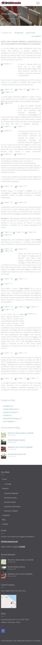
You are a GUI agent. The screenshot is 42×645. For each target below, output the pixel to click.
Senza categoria (8, 421)
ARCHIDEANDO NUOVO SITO (17, 454)
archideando (18, 33)
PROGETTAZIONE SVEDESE (16, 440)
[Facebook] (3, 631)
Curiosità (6, 415)
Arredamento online (9, 412)
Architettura (30, 33)
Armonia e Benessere (10, 409)
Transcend (21, 641)
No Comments (36, 36)
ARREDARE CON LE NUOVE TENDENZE (20, 447)
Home (3, 19)
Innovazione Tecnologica (11, 418)
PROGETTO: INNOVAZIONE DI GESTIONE (21, 433)
